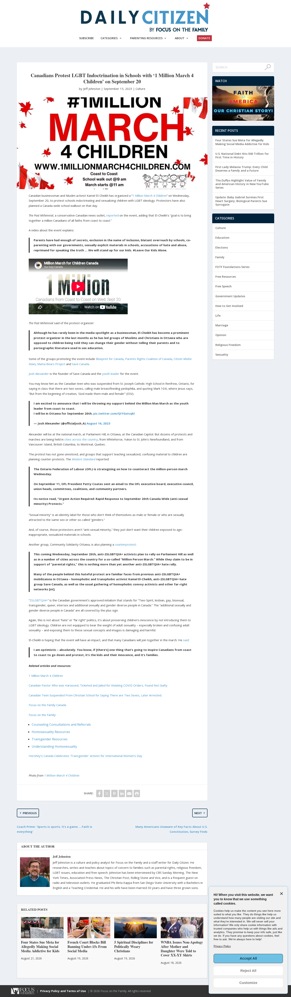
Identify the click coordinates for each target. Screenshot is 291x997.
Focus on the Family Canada (47, 705)
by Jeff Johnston (90, 89)
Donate (204, 38)
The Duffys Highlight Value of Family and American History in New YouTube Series (242, 184)
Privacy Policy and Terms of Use (63, 991)
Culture (140, 89)
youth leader (110, 374)
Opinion (220, 335)
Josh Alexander (39, 374)
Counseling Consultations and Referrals (61, 724)
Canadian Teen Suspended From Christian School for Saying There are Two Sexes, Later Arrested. (95, 695)
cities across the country (81, 439)
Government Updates (230, 296)
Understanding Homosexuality (54, 746)
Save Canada (80, 364)
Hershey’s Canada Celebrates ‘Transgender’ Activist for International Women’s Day (85, 756)
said (186, 640)
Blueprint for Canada (110, 359)
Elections (221, 247)
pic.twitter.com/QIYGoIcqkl (114, 413)
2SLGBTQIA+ (39, 600)
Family (219, 257)
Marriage (221, 325)
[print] (137, 793)
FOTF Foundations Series (232, 267)
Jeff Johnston (62, 856)
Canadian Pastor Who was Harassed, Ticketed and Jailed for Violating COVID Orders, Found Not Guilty (98, 685)
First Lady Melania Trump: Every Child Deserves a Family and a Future (241, 168)
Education (222, 237)
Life (218, 315)
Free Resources (225, 276)
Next (198, 813)
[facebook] (99, 793)
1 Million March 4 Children (149, 196)
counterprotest (125, 544)
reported (112, 215)
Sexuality (221, 354)
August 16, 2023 (98, 423)
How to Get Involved (229, 306)
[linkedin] (122, 793)
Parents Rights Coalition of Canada (148, 359)
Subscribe (86, 38)
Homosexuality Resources (51, 732)
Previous (30, 813)
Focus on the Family (42, 715)
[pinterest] (114, 793)
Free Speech (223, 286)
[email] (129, 793)
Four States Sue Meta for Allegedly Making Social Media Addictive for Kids (242, 142)
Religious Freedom (228, 345)
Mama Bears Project (51, 364)
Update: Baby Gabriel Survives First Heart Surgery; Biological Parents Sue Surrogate (241, 200)
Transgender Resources (50, 739)
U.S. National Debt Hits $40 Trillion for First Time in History (242, 155)
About (179, 38)
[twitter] (107, 793)
